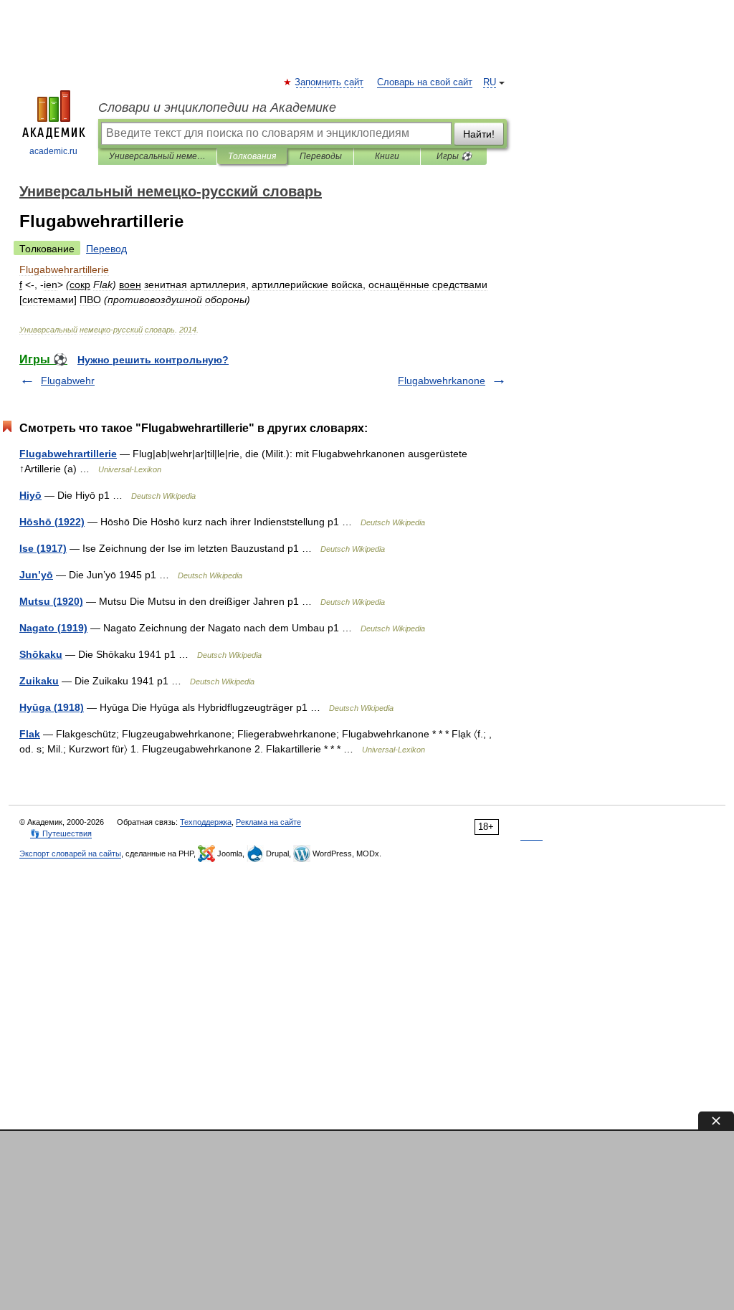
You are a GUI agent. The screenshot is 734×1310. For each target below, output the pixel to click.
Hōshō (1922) (52, 521)
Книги (387, 156)
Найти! (479, 134)
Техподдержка (206, 822)
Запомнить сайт (329, 82)
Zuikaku (39, 681)
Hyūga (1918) (51, 707)
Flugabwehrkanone (441, 380)
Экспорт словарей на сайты (70, 853)
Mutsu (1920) (51, 601)
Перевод (106, 248)
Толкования (252, 156)
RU (489, 82)
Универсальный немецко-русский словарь (157, 156)
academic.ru (53, 151)
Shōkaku (40, 654)
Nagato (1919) (53, 628)
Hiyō (30, 495)
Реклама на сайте (268, 822)
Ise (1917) (43, 548)
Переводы (321, 156)
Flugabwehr (68, 380)
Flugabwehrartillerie (68, 453)
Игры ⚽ (454, 156)
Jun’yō (36, 574)
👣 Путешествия (61, 833)
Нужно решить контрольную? (153, 359)
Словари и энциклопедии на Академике (217, 107)
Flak (29, 734)
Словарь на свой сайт (424, 82)
